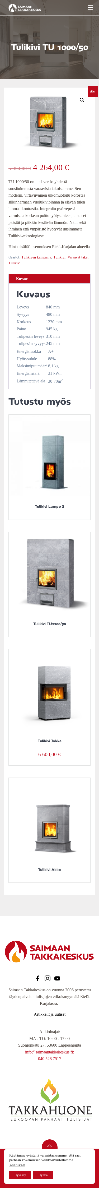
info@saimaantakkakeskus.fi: (49, 1052)
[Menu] (89, 7)
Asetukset (17, 1165)
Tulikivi (59, 257)
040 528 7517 (49, 1058)
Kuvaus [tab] (22, 279)
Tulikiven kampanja (36, 257)
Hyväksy (20, 1175)
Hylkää (43, 1175)
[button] (82, 100)
